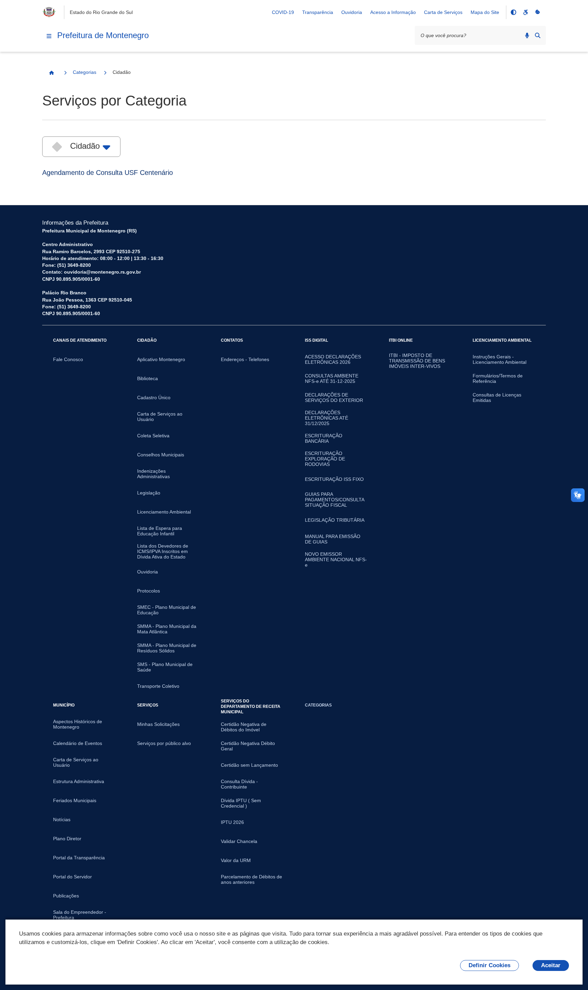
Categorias (84, 72)
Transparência (317, 12)
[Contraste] (513, 12)
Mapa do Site (485, 12)
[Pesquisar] (537, 35)
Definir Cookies (489, 965)
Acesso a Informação (393, 12)
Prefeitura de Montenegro (103, 35)
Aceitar (550, 965)
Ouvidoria (351, 12)
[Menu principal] (49, 36)
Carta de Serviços (443, 12)
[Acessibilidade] (525, 12)
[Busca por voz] (527, 35)
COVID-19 (283, 12)
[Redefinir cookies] (537, 12)
